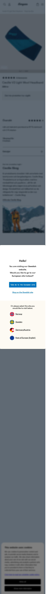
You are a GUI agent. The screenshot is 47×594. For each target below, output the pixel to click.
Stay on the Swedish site (22, 292)
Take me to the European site (22, 285)
